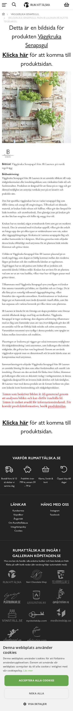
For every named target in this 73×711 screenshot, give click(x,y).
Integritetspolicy (18, 526)
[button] (36, 703)
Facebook (54, 514)
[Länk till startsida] (3, 14)
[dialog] (36, 676)
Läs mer (28, 670)
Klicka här (15, 54)
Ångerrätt (18, 518)
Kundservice (18, 510)
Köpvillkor (18, 514)
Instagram (54, 510)
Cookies (18, 530)
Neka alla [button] (36, 693)
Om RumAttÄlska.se (18, 522)
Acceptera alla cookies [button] (36, 680)
